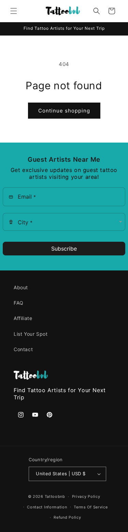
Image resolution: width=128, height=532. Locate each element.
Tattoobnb (55, 496)
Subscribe (64, 248)
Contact (23, 349)
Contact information (47, 507)
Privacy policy (86, 496)
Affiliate (23, 318)
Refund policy (67, 517)
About (21, 287)
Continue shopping (64, 110)
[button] (13, 10)
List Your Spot (30, 334)
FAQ (19, 303)
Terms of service (91, 507)
